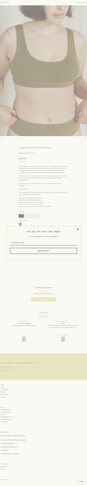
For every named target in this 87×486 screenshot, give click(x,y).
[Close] (77, 229)
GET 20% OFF (43, 251)
